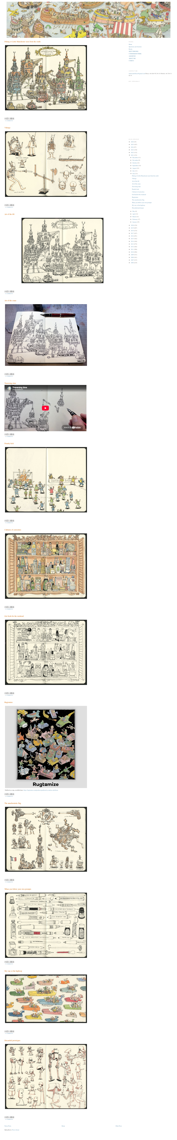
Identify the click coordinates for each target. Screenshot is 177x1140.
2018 (132, 230)
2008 (132, 257)
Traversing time (10, 383)
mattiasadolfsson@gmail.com (137, 73)
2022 (132, 152)
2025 (132, 144)
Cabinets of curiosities (13, 529)
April (134, 214)
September (135, 165)
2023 (132, 150)
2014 (132, 241)
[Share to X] (9, 118)
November (135, 160)
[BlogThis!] (7, 118)
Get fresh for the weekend (14, 616)
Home (63, 1126)
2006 (132, 263)
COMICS (131, 61)
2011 (132, 249)
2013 (132, 244)
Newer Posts (8, 1126)
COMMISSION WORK (135, 54)
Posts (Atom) (15, 1130)
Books (130, 49)
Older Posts (119, 1126)
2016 (132, 236)
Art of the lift (9, 214)
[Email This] (5, 118)
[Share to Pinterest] (13, 118)
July (133, 171)
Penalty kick (9, 443)
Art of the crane (10, 300)
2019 (132, 228)
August (134, 168)
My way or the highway (13, 971)
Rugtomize (9, 702)
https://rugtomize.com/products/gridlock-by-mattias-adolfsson (41, 790)
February (135, 219)
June (133, 173)
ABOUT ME (132, 58)
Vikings (7, 127)
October (134, 163)
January (134, 222)
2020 (132, 225)
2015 (132, 239)
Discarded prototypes (12, 1040)
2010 (132, 252)
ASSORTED (132, 56)
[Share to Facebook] (11, 118)
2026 (132, 142)
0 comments (9, 120)
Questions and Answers (135, 47)
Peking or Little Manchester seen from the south (22, 41)
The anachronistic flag (13, 803)
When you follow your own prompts (18, 889)
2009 (132, 255)
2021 (132, 155)
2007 (132, 260)
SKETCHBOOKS (133, 51)
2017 (132, 233)
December (135, 157)
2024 (132, 147)
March (134, 217)
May (133, 211)
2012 (132, 247)
